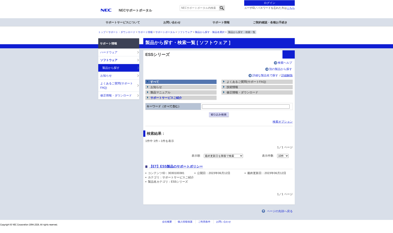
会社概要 (167, 221)
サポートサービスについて (123, 22)
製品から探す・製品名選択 (210, 32)
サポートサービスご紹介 (166, 97)
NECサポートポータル (135, 10)
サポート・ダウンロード (121, 32)
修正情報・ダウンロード (116, 95)
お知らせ (106, 75)
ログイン (269, 3)
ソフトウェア (185, 32)
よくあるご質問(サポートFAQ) (116, 85)
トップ (102, 32)
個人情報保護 (185, 221)
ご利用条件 (204, 221)
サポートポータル (165, 32)
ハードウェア (108, 52)
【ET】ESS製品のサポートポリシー (176, 166)
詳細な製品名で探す (265, 75)
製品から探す (111, 67)
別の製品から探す (280, 69)
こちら (291, 8)
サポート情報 (145, 32)
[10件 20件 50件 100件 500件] (283, 155)
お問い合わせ (172, 22)
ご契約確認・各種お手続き (270, 22)
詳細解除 (287, 75)
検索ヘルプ (285, 62)
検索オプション (283, 121)
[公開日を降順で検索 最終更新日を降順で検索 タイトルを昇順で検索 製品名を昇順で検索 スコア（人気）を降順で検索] (223, 155)
